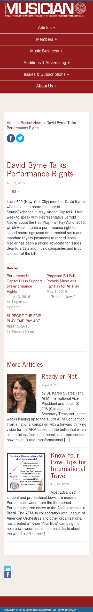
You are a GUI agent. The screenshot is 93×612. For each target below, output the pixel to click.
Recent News (31, 122)
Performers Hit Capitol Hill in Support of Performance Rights (24, 283)
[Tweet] (20, 137)
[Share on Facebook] (11, 137)
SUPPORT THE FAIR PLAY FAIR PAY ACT (24, 318)
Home (12, 122)
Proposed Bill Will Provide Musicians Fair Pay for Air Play (63, 281)
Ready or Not (59, 377)
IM (14, 191)
